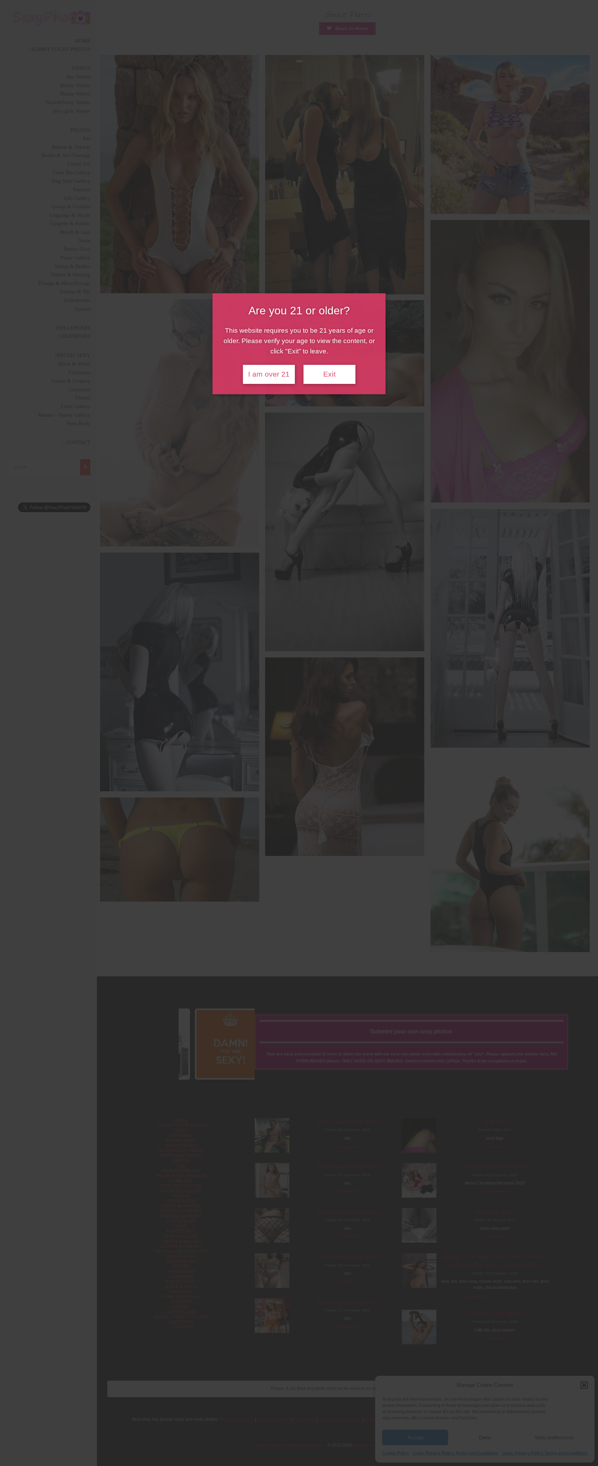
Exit (329, 374)
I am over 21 (269, 374)
